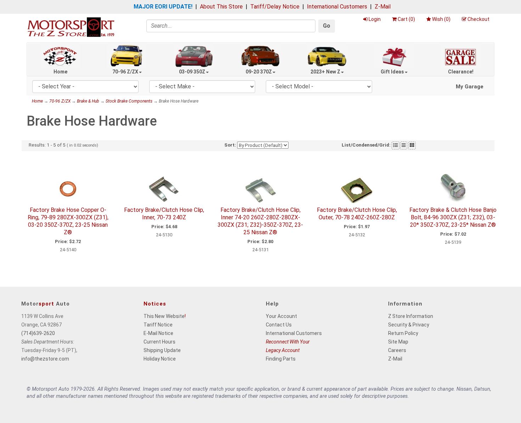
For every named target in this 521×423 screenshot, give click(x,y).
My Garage (469, 86)
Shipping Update (162, 350)
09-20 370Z (259, 72)
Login (375, 19)
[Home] (71, 26)
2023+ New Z (325, 72)
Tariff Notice (158, 325)
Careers (397, 350)
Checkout (478, 19)
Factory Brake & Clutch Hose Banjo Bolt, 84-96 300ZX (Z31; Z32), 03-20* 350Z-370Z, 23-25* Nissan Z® (453, 217)
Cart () (406, 19)
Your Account (281, 316)
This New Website (164, 316)
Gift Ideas (392, 72)
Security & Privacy (408, 325)
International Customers (337, 6)
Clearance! (461, 72)
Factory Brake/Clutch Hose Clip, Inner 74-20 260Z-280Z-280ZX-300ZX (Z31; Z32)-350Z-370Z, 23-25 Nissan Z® (260, 221)
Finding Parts (281, 359)
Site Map (398, 342)
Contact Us (279, 325)
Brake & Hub (88, 101)
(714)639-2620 (38, 333)
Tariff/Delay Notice (274, 6)
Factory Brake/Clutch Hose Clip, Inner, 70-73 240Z (164, 214)
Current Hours (159, 342)
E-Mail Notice (158, 333)
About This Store (221, 6)
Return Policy (403, 333)
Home (60, 72)
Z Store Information (410, 316)
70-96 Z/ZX (125, 72)
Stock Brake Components (129, 101)
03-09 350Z (192, 72)
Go (326, 25)
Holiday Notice (160, 359)
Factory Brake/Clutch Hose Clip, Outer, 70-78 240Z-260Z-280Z (357, 214)
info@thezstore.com (45, 359)
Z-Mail (383, 6)
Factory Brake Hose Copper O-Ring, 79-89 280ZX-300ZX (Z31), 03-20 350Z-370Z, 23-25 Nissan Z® (68, 221)
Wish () (441, 19)
